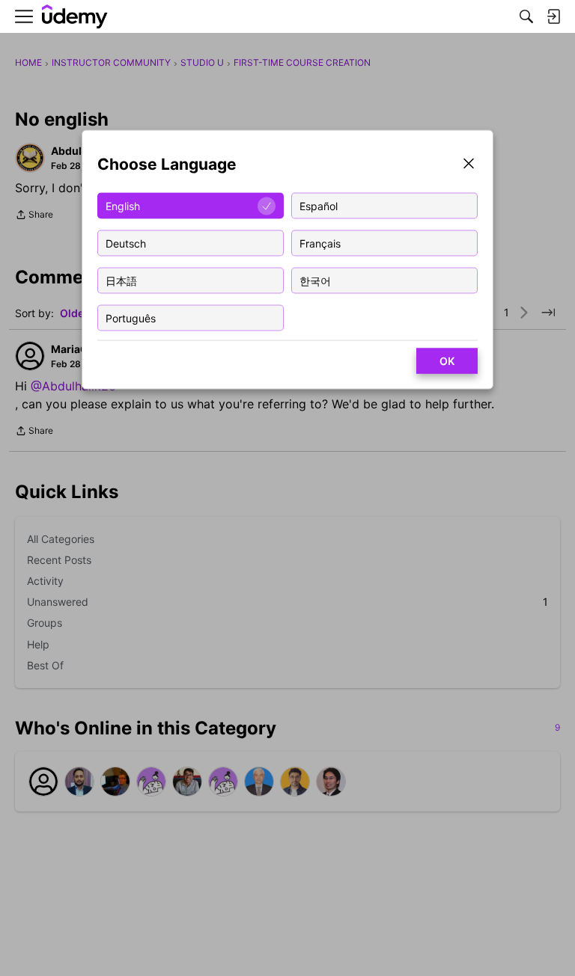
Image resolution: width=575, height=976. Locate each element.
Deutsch (126, 242)
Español (318, 205)
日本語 (121, 280)
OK (446, 361)
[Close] (469, 165)
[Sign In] (553, 16)
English (123, 205)
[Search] (526, 16)
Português (131, 317)
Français (320, 242)
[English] (75, 16)
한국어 (315, 280)
